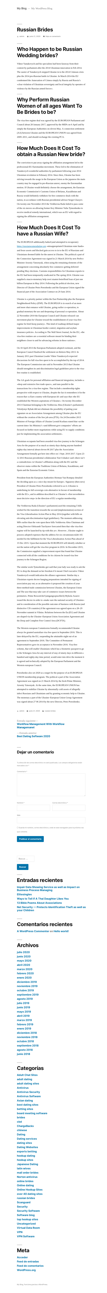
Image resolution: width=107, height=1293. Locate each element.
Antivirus (23, 1087)
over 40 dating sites (30, 1193)
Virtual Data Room (28, 1227)
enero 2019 (24, 1028)
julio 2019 (23, 1003)
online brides (25, 1181)
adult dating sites (28, 1083)
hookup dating (26, 1155)
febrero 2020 (25, 973)
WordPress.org (26, 1270)
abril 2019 (23, 1015)
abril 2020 (23, 964)
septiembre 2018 (28, 1045)
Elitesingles (24, 894)
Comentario (22, 772)
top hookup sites (27, 1219)
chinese (22, 1130)
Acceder (22, 1257)
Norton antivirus (27, 1176)
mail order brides (27, 1172)
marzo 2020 (24, 969)
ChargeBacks (25, 1126)
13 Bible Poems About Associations (39, 902)
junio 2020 (24, 956)
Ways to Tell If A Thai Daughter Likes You (43, 898)
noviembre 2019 (27, 986)
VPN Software (26, 1236)
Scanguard (24, 1202)
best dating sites (27, 1104)
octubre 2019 (25, 990)
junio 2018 (23, 1054)
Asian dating (25, 1100)
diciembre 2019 (27, 981)
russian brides (50, 711)
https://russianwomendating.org (31, 246)
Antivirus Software (29, 1096)
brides (21, 1117)
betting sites (25, 1109)
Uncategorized (26, 1223)
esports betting (27, 1151)
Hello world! (61, 931)
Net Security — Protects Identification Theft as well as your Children (51, 909)
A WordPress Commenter (33, 931)
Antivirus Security (28, 1092)
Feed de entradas (28, 1261)
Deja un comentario (53, 36)
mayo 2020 (24, 960)
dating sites (24, 1142)
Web (18, 815)
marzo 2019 (24, 1020)
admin (21, 36)
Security (22, 1206)
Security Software (28, 1210)
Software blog (26, 1215)
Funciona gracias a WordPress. (36, 1284)
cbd (19, 1121)
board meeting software (32, 1113)
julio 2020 (23, 952)
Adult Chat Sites (27, 1075)
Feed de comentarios (30, 1265)
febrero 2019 (25, 1024)
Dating (21, 1134)
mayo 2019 (24, 1011)
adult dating (24, 1079)
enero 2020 (24, 977)
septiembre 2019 (28, 994)
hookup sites (25, 1159)
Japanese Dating (27, 1164)
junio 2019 (23, 1007)
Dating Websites (27, 1147)
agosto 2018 (25, 1049)
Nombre (20, 803)
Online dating (25, 1185)
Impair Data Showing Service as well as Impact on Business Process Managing (48, 889)
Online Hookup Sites (30, 1189)
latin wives (24, 1168)
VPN (19, 1232)
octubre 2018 (25, 1041)
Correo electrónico (60, 803)
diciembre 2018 (27, 1032)
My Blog (22, 8)
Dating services (27, 1138)
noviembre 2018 (27, 1037)
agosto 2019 (25, 998)
